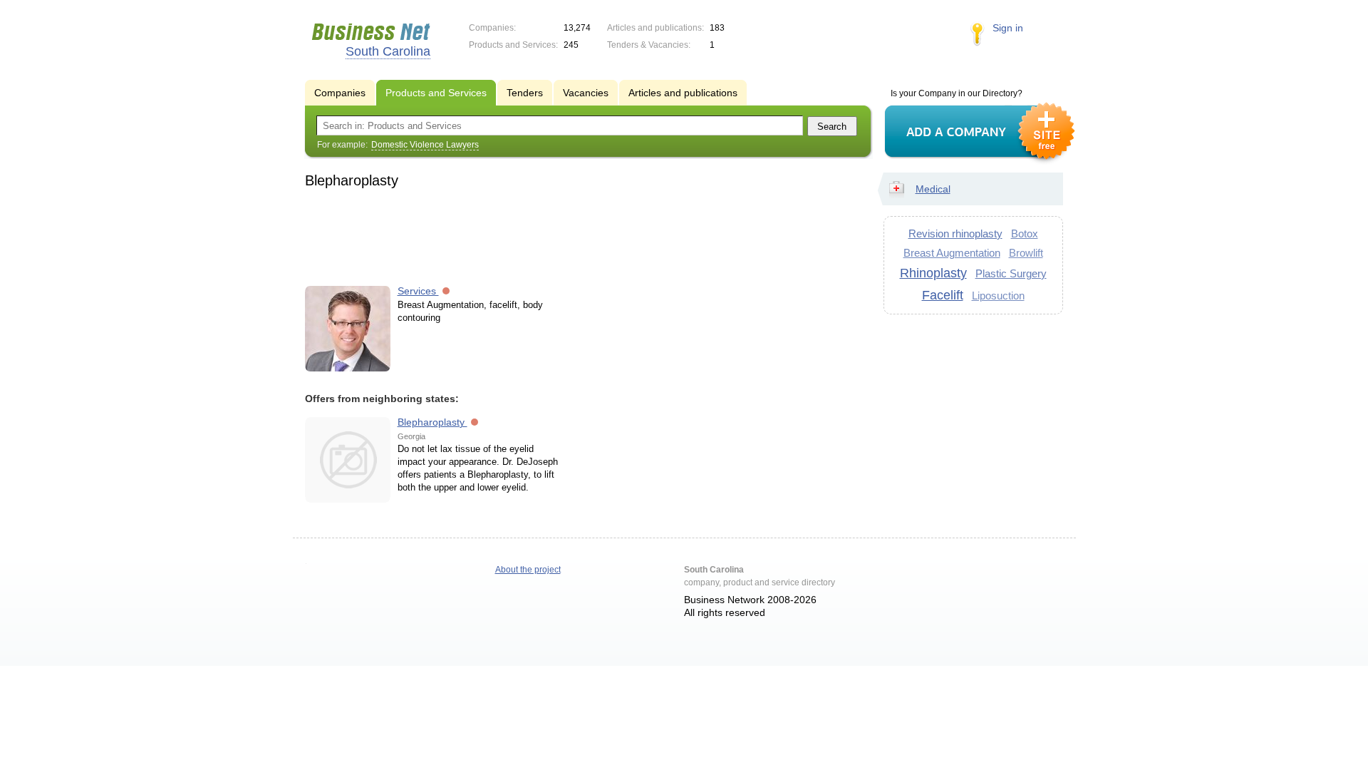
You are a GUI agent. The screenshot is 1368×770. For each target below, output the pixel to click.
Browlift (1026, 253)
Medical (933, 189)
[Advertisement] (581, 234)
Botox (1024, 233)
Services (418, 291)
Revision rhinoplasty (955, 233)
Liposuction (998, 295)
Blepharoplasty (432, 422)
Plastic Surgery (1011, 273)
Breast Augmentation (951, 253)
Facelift (942, 295)
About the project (528, 570)
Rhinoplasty (933, 273)
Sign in (1008, 28)
